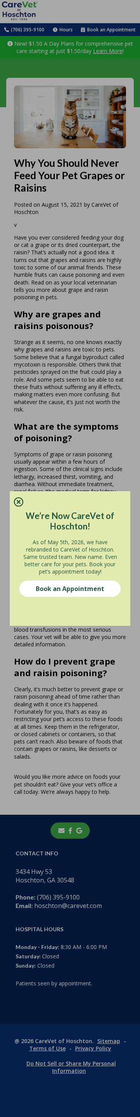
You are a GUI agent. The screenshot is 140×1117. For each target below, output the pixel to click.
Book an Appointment (70, 588)
